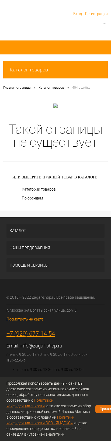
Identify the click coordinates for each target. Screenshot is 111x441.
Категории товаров (39, 189)
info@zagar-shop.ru (41, 346)
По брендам (32, 198)
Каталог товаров (29, 70)
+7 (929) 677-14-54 (30, 333)
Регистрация (96, 14)
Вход (77, 14)
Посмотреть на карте (24, 319)
